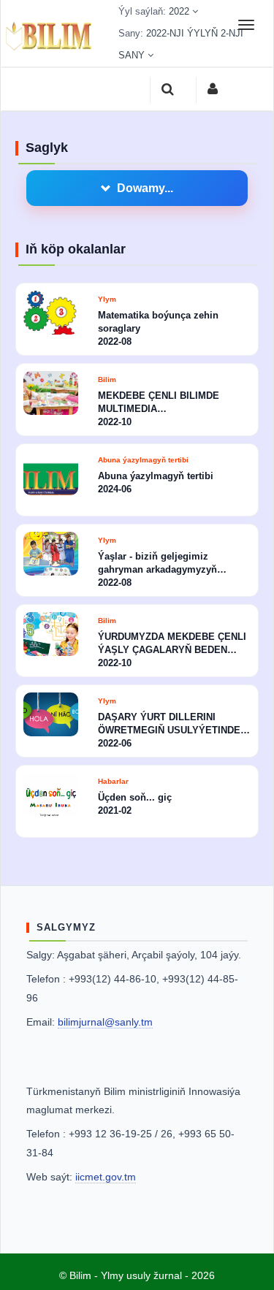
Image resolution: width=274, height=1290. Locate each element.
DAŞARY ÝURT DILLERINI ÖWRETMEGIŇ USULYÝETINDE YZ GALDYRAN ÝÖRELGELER (169, 724)
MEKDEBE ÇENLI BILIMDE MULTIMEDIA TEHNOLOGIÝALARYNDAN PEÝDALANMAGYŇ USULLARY (168, 403)
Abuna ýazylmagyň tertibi (143, 460)
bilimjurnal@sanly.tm (105, 1022)
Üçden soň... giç (135, 797)
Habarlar (113, 781)
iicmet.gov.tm (105, 1177)
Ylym (107, 299)
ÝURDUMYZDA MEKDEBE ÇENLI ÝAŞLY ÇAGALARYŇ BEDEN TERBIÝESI (172, 644)
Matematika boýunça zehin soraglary (158, 322)
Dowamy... (145, 188)
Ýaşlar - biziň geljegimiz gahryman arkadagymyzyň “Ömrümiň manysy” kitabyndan (170, 563)
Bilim (107, 379)
